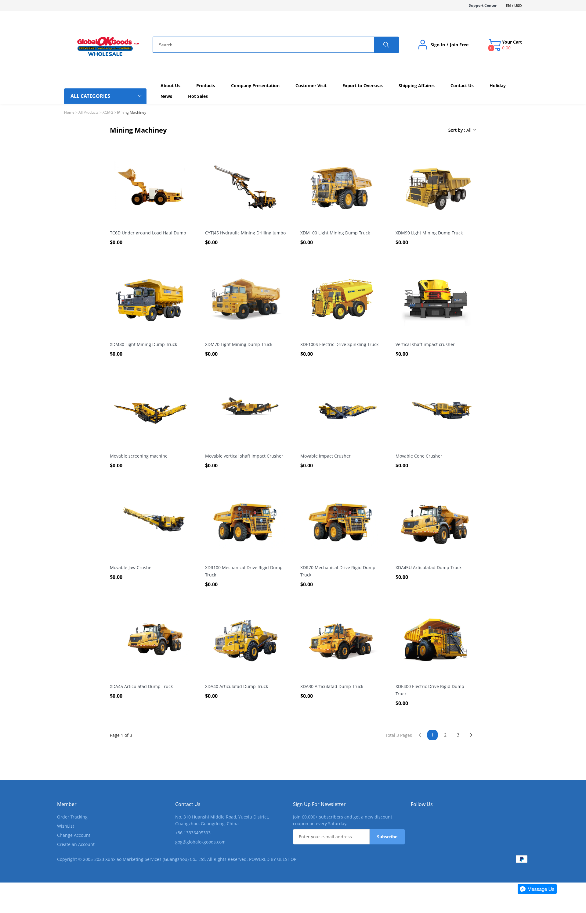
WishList (65, 826)
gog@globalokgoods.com (200, 842)
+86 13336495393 (193, 833)
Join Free (459, 44)
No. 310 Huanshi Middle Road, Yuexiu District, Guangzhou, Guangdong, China (222, 820)
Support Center (483, 5)
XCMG (108, 112)
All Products (88, 112)
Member (67, 804)
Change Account (73, 835)
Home (69, 112)
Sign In (438, 44)
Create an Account (76, 844)
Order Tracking (72, 817)
